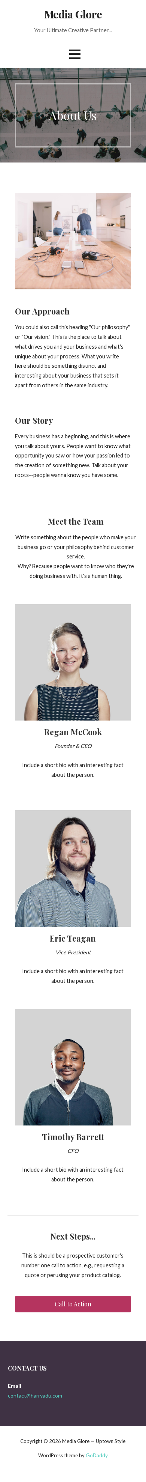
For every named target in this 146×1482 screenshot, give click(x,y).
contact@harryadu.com (35, 1395)
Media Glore (73, 14)
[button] (73, 1304)
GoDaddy (97, 1455)
